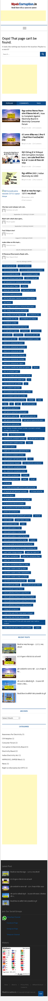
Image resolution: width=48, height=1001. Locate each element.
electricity (18, 335)
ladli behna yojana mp (29, 416)
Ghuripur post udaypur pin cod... (14, 207)
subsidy (33, 540)
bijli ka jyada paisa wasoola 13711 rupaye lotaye (19, 298)
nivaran (25, 475)
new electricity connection (32, 463)
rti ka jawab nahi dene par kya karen (15, 491)
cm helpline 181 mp (10, 319)
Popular (9, 103)
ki (11, 404)
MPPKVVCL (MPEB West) (12, 759)
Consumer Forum (8, 743)
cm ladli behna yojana (10, 331)
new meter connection (11, 475)
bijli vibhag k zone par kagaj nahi (14, 314)
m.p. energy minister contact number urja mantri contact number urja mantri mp (22, 429)
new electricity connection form (14, 467)
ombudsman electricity (11, 479)
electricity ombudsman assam (13, 343)
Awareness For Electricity (12, 734)
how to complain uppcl (11, 371)
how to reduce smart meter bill (14, 379)
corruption (7, 335)
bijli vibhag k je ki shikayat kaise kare (15, 310)
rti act (33, 479)
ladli (18, 404)
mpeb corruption (9, 447)
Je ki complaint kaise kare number (15, 396)
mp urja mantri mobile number (13, 442)
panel (24, 479)
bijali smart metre (28, 290)
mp (5, 434)
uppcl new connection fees (31, 556)
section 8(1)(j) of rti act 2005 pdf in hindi (17, 516)
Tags (39, 103)
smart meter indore (22, 520)
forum (36, 367)
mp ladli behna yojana (36, 438)
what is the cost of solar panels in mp (16, 617)
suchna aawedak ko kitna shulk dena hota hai (18, 544)
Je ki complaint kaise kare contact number (17, 392)
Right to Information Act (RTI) (13, 768)
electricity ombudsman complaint (14, 347)
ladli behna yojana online (11, 420)
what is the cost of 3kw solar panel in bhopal (18, 613)
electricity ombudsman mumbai (14, 359)
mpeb (29, 442)
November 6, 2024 (28, 197)
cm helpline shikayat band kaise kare (15, 327)
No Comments (38, 179)
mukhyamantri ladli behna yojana (14, 459)
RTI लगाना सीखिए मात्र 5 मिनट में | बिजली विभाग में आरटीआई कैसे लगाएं (33, 137)
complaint (25, 331)
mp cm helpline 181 (16, 434)
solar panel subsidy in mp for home (15, 540)
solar (23, 524)
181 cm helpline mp (10, 270)
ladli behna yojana (29, 404)
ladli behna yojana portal (11, 424)
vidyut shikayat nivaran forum (13, 589)
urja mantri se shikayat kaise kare (14, 581)
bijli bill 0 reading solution (12, 294)
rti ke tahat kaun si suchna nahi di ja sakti (17, 499)
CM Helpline (7, 738)
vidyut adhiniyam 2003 (11, 585)
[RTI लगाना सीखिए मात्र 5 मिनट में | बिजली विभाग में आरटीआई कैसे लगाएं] (11, 135)
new (30, 459)
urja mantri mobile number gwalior (15, 568)
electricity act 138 (10, 339)
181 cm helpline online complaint (32, 270)
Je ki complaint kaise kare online (14, 400)
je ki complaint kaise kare (12, 387)
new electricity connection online (14, 471)
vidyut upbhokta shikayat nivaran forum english (19, 597)
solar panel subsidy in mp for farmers (15, 536)
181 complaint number (30, 274)
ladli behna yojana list (10, 416)
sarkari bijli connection (11, 512)
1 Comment (37, 166)
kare (5, 404)
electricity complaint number (29, 339)
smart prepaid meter (10, 524)
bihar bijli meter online (11, 290)
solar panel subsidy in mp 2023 (14, 532)
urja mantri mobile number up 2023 (15, 577)
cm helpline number (10, 323)
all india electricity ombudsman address (16, 282)
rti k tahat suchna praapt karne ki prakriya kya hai (19, 487)
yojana (37, 627)
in (28, 379)
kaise (39, 400)
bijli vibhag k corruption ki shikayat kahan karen (19, 306)
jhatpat (31, 400)
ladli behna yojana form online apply (15, 412)
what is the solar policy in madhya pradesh (17, 627)
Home (6, 984)
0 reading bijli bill (9, 266)
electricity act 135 (32, 335)
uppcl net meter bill (33, 552)
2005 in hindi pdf (31, 278)
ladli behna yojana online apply (33, 420)
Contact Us (24, 987)
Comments (24, 103)
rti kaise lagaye (8, 495)
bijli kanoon (7, 302)
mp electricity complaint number (14, 438)
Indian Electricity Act (10, 755)
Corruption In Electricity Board (14, 747)
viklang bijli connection (11, 609)
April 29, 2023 (27, 128)
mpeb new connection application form (16, 451)
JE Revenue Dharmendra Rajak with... (15, 254)
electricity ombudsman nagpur (13, 363)
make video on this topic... (11, 242)
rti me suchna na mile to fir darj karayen (16, 507)
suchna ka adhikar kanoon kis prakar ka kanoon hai (20, 548)
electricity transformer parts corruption (16, 367)
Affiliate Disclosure (38, 984)
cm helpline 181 (34, 314)
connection (36, 331)
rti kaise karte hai (36, 491)
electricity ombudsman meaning (14, 355)
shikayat (37, 516)
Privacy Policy (25, 984)
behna (24, 286)
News (4, 764)
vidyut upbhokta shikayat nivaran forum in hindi (19, 601)
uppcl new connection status (13, 560)
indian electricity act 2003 (12, 384)
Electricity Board (8, 751)
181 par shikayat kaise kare (12, 278)
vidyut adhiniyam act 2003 (31, 585)
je (26, 384)
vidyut (31, 581)
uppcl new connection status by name (16, 564)
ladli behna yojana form (11, 408)
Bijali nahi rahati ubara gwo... (12, 219)
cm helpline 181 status (28, 319)
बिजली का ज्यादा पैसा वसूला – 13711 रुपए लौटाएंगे (32, 192)
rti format (7, 483)
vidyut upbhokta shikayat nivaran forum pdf (17, 605)
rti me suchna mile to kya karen (14, 503)
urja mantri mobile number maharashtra (16, 572)
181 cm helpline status (11, 274)
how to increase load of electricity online (17, 375)
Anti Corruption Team (11, 286)
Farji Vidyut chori (8, 230)
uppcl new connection (11, 556)
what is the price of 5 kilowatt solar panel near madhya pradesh (21, 622)
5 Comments (37, 128)
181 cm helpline (24, 266)
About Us (14, 984)
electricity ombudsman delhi (13, 351)
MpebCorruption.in (9, 992)
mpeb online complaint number (14, 455)
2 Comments (37, 143)
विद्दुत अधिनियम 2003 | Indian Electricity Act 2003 (33, 174)
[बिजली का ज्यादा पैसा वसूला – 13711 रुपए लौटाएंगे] (11, 191)
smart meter (8, 520)
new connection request (12, 463)
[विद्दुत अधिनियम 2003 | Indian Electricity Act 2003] (11, 173)
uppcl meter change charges (13, 552)
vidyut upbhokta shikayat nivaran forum (16, 593)
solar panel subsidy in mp (12, 528)
